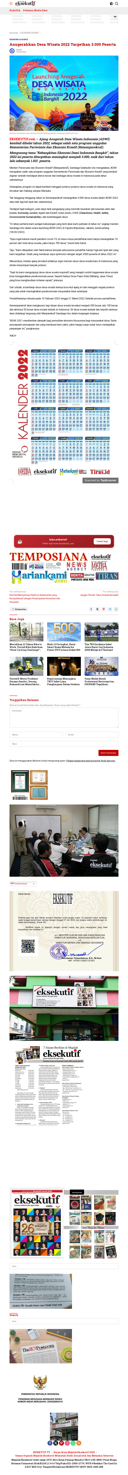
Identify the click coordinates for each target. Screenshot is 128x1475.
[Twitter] (55, 1443)
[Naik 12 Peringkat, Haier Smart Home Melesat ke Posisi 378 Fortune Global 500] (64, 631)
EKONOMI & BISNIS (19, 39)
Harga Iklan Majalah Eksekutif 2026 (74, 1452)
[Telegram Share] (110, 609)
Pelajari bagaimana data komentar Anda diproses (90, 761)
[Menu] (12, 3)
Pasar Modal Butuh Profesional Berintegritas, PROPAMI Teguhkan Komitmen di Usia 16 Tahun (100, 681)
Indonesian (20, 883)
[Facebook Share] (91, 609)
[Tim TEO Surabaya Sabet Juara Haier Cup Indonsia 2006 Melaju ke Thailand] (101, 631)
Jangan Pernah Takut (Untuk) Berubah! (99, 593)
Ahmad (19, 50)
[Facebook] (49, 1443)
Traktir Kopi (102, 541)
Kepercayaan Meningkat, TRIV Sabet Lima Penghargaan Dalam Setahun (63, 681)
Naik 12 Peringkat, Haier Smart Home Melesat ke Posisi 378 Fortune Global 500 (63, 647)
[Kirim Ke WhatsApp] (116, 609)
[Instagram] (67, 1443)
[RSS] (78, 1443)
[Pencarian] (116, 3)
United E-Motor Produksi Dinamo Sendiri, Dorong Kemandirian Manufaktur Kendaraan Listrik (24, 681)
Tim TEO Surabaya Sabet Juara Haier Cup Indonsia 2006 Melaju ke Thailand (99, 647)
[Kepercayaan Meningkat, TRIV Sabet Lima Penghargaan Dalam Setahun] (64, 666)
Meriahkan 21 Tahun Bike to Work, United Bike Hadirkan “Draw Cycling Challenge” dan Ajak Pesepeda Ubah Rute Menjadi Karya (26, 647)
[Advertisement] (64, 508)
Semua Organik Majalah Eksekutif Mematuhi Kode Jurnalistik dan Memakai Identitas (64, 1455)
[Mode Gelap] (111, 3)
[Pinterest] (61, 1443)
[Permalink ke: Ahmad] (12, 50)
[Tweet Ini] (97, 609)
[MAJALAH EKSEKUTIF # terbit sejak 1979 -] (64, 1426)
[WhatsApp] (73, 1443)
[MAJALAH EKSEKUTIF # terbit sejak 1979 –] (25, 3)
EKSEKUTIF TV (41, 1452)
